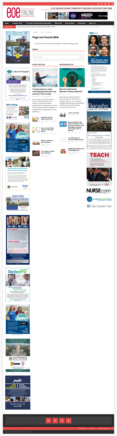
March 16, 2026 (46, 144)
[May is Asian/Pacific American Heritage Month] (36, 130)
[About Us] (55, 420)
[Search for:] (103, 26)
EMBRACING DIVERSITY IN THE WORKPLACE (76, 149)
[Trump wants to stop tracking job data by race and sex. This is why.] (45, 77)
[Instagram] (109, 3)
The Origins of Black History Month (47, 152)
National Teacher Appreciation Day (47, 118)
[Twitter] (101, 3)
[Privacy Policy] (48, 420)
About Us (92, 23)
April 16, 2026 (46, 133)
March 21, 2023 (73, 132)
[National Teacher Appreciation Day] (36, 119)
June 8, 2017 (72, 141)
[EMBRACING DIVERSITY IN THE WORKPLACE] (63, 150)
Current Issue (17, 23)
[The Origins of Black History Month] (36, 153)
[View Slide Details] (77, 16)
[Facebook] (98, 3)
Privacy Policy (82, 428)
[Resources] (112, 3)
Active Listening (73, 113)
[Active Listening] (63, 115)
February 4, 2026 (47, 155)
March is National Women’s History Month (70, 90)
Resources (81, 23)
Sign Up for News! (103, 428)
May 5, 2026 (45, 121)
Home (7, 23)
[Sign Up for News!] (62, 420)
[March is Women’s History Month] (36, 142)
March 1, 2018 (65, 94)
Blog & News (69, 23)
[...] (39, 112)
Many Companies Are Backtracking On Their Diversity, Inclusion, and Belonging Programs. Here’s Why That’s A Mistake (76, 126)
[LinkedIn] (105, 3)
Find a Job (58, 23)
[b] (68, 420)
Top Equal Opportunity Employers (38, 23)
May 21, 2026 (37, 96)
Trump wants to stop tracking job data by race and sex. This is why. (44, 91)
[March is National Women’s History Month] (72, 77)
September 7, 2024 (74, 152)
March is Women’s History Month (47, 141)
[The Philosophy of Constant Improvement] (63, 140)
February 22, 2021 (74, 115)
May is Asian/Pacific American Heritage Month (47, 129)
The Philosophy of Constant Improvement (76, 138)
